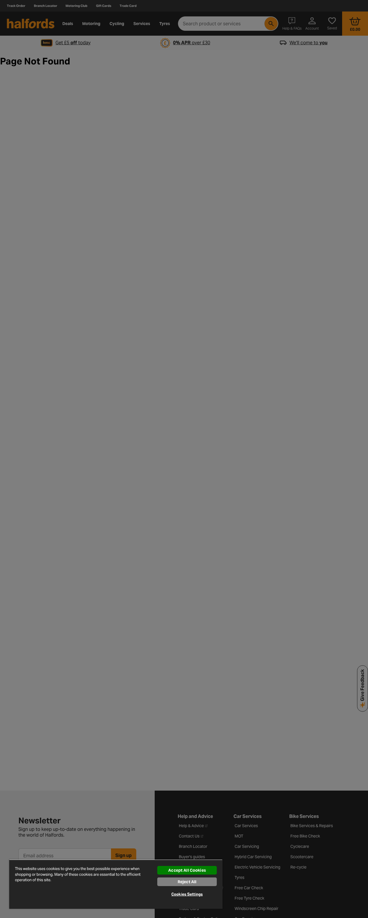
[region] (116, 884)
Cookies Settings (187, 894)
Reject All (187, 881)
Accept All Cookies (187, 870)
